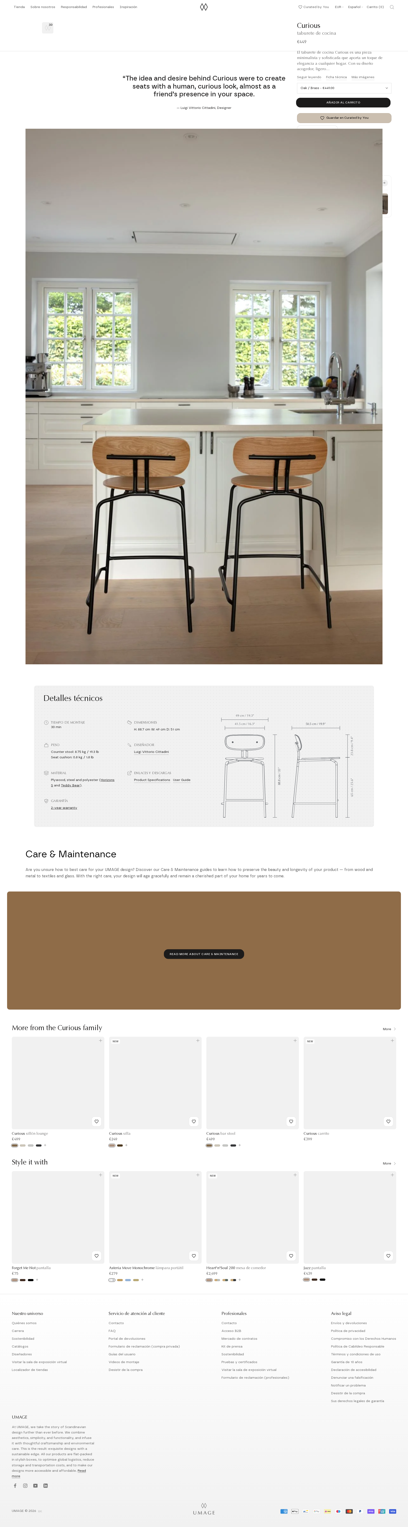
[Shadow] (39, 1145)
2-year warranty (64, 808)
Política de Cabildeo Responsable (357, 1346)
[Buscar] (392, 7)
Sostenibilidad (23, 1338)
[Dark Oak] (23, 1280)
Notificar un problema (348, 1385)
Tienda (19, 8)
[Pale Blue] (128, 1280)
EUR (338, 7)
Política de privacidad (348, 1331)
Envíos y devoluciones (349, 1323)
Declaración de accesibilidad (353, 1370)
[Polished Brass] (120, 1280)
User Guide (182, 780)
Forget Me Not (31, 1268)
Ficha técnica (336, 77)
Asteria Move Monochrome (146, 1268)
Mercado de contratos (239, 1338)
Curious (30, 1134)
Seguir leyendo (309, 77)
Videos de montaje (124, 1362)
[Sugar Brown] (14, 1145)
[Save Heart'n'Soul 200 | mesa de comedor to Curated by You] (291, 1256)
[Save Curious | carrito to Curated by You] (388, 1121)
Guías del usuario (122, 1354)
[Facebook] (14, 1486)
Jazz (315, 1268)
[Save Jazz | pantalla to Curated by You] (388, 1256)
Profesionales (103, 7)
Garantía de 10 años (346, 1362)
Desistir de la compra (126, 1370)
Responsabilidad (74, 8)
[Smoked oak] (120, 1145)
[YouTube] (35, 1486)
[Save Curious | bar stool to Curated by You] (291, 1121)
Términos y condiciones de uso (356, 1354)
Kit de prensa (231, 1346)
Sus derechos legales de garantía (357, 1401)
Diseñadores (22, 1354)
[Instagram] (24, 1486)
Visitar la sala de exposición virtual (39, 1362)
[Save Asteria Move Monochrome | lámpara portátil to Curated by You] (194, 1256)
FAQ (112, 1331)
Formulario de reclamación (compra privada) (144, 1346)
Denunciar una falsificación (352, 1377)
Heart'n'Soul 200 (236, 1268)
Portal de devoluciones (127, 1338)
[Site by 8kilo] (40, 1512)
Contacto (116, 1323)
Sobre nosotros (42, 8)
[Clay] (136, 1280)
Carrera (18, 1331)
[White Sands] (23, 1145)
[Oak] (112, 1145)
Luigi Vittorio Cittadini (151, 752)
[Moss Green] (225, 1280)
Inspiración (128, 8)
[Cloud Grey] (217, 1280)
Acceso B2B (231, 1331)
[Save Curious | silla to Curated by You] (194, 1121)
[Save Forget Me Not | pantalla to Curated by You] (97, 1256)
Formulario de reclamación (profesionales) (255, 1377)
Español (354, 7)
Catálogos (20, 1346)
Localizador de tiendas (30, 1370)
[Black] (31, 1280)
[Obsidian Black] (233, 1280)
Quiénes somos (24, 1323)
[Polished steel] (112, 1280)
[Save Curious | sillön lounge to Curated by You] (97, 1121)
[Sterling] (31, 1145)
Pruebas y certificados (239, 1362)
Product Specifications (152, 780)
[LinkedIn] (45, 1486)
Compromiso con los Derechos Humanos (363, 1338)
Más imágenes (363, 77)
